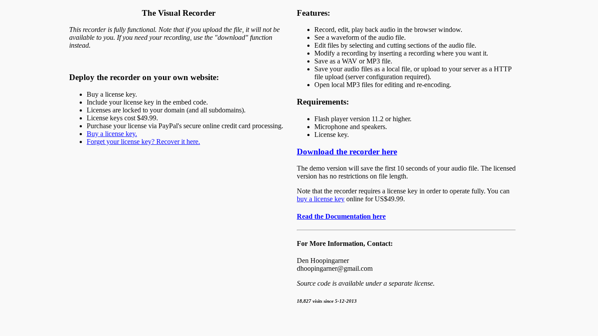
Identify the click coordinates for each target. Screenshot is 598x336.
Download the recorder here (347, 151)
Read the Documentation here (341, 216)
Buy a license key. (112, 133)
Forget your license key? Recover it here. (143, 141)
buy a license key (321, 199)
